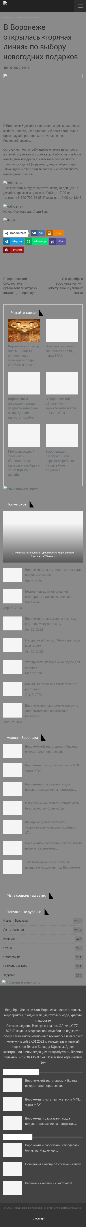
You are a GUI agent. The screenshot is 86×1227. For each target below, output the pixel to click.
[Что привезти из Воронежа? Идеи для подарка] (12, 667)
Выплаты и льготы (15, 966)
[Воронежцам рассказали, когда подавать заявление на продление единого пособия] (24, 383)
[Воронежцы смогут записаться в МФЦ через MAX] (62, 330)
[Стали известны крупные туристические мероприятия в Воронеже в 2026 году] (43, 537)
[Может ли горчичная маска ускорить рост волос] (12, 689)
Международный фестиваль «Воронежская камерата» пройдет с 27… (51, 828)
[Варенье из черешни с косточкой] (12, 1188)
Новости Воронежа (15, 920)
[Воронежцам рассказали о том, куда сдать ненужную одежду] (12, 623)
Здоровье (9, 975)
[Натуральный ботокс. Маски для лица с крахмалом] (12, 645)
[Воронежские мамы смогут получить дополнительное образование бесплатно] (12, 710)
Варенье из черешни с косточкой (48, 1183)
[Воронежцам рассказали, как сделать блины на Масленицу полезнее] (12, 1150)
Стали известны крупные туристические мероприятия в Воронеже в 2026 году (43, 554)
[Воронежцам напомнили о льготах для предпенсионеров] (12, 575)
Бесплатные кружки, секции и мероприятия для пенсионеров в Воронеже (48, 597)
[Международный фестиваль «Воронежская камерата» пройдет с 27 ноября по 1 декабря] (24, 435)
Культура (9, 939)
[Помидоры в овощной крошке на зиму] (12, 1169)
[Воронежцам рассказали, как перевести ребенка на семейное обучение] (62, 435)
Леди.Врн (40, 211)
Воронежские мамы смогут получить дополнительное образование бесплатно (52, 711)
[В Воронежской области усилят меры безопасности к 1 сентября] (62, 383)
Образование (11, 957)
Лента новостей (13, 929)
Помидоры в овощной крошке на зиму (53, 1164)
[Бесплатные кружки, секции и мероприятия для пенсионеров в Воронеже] (12, 596)
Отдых (7, 948)
